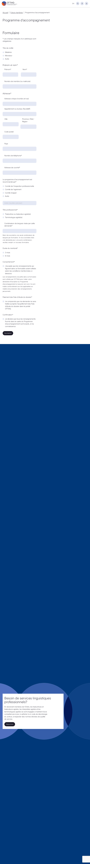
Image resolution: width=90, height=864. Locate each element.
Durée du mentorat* (10, 248)
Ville (5, 119)
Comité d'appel (10, 193)
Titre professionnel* (10, 210)
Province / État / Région (28, 120)
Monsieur (8, 56)
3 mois (7, 252)
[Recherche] (77, 3)
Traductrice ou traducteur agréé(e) (18, 214)
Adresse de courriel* (12, 167)
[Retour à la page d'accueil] (9, 3)
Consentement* (9, 262)
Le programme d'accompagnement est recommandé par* (17, 180)
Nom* (25, 69)
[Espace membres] (82, 3)
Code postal (9, 132)
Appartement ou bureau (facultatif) (17, 109)
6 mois (7, 256)
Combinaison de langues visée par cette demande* (19, 224)
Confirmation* (8, 315)
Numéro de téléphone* (13, 156)
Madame (8, 52)
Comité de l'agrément (13, 189)
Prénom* (7, 69)
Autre (7, 59)
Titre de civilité (8, 48)
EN (73, 3)
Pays (6, 144)
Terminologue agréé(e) (13, 217)
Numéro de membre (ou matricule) (17, 81)
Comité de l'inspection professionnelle (19, 186)
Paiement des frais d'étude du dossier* (17, 297)
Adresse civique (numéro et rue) (16, 99)
